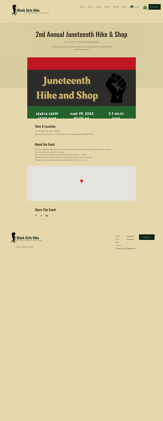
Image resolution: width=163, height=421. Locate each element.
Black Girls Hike (28, 10)
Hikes (117, 239)
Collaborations (126, 248)
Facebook (130, 236)
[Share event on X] (41, 215)
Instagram (130, 239)
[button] (145, 7)
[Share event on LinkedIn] (47, 215)
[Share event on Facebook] (36, 215)
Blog (117, 242)
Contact (118, 245)
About (118, 236)
